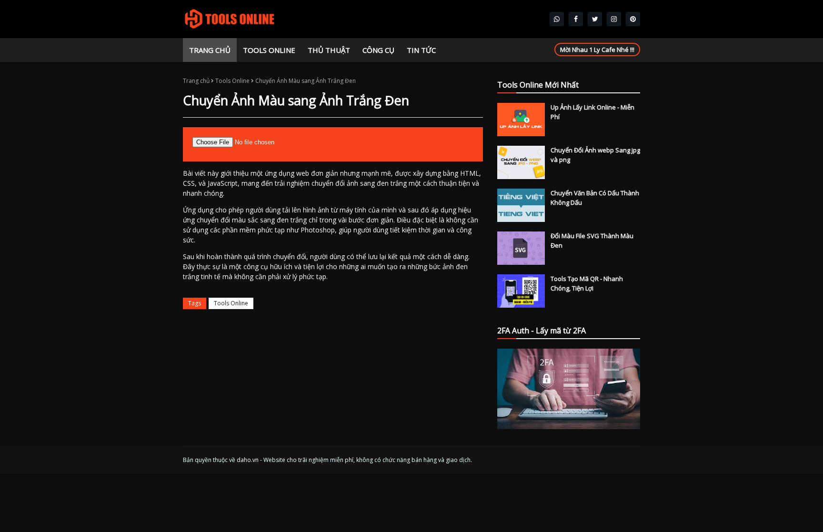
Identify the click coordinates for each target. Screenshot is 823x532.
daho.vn (248, 460)
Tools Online (232, 81)
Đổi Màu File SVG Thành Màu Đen (592, 240)
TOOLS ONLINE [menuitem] (269, 50)
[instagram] (614, 19)
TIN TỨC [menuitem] (421, 50)
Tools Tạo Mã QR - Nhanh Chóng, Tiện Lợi (587, 283)
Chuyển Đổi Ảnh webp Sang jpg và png (595, 155)
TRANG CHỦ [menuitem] (210, 50)
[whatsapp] (557, 19)
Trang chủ (196, 81)
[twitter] (595, 19)
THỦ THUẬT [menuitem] (329, 50)
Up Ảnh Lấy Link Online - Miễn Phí (592, 112)
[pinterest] (633, 19)
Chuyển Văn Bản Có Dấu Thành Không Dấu (595, 198)
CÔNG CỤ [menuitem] (378, 50)
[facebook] (576, 19)
